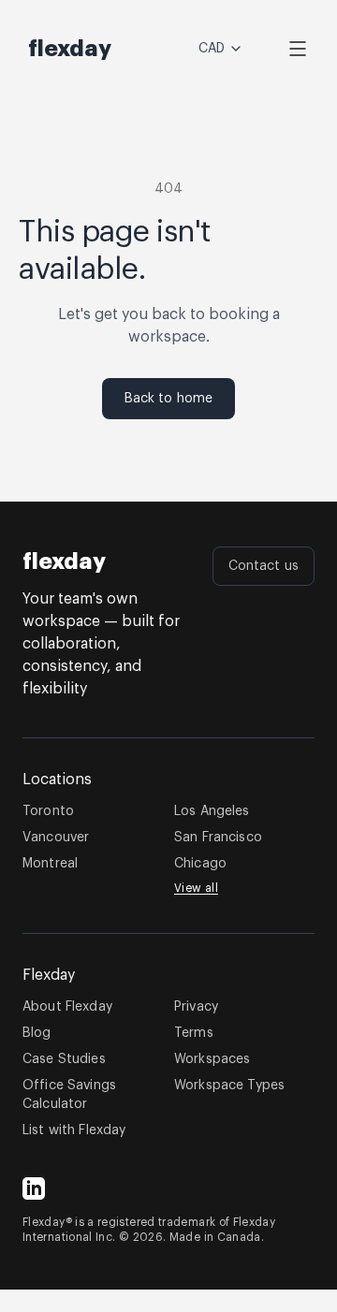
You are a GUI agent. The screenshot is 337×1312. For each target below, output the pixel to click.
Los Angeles (212, 811)
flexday (64, 561)
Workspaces (212, 1059)
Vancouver (55, 837)
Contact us (263, 566)
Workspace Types (229, 1085)
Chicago (200, 863)
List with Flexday (73, 1130)
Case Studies (64, 1059)
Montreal (50, 863)
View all (196, 888)
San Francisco (218, 837)
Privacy (196, 1006)
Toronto (48, 811)
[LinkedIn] (33, 1188)
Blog (36, 1033)
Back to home (169, 398)
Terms (193, 1033)
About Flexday (67, 1006)
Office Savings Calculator (69, 1095)
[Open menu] (297, 48)
